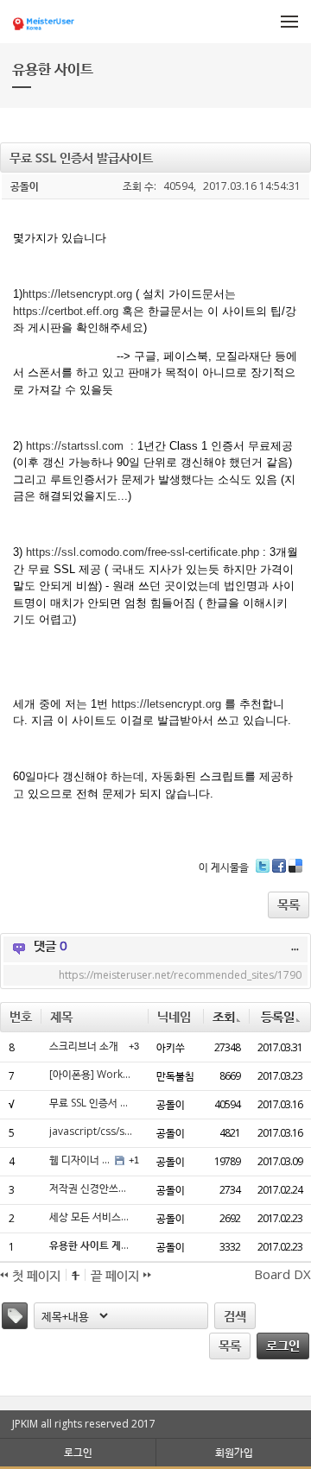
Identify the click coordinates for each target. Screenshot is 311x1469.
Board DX (282, 1274)
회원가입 (234, 1452)
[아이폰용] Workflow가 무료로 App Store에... (92, 1074)
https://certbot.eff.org (65, 311)
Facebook (279, 872)
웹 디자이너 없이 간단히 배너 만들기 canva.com (80, 1160)
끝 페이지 (117, 1275)
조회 (224, 1016)
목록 (288, 903)
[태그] (15, 1315)
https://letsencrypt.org (77, 293)
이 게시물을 (224, 866)
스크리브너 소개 (83, 1046)
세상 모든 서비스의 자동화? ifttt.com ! (92, 1217)
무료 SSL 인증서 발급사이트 (92, 1103)
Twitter (263, 872)
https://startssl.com (75, 445)
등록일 (278, 1016)
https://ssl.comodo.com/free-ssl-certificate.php (142, 551)
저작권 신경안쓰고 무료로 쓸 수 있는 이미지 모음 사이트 (92, 1188)
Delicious (295, 872)
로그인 (283, 1344)
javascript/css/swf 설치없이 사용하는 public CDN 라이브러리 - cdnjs (92, 1131)
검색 (235, 1315)
